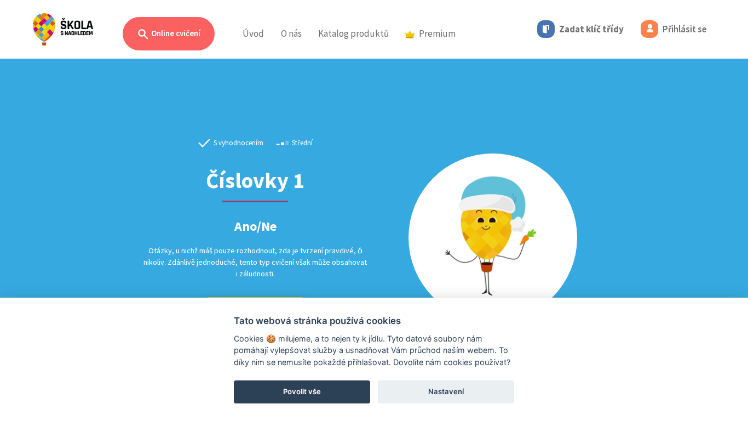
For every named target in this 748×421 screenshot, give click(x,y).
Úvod (253, 33)
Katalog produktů (353, 33)
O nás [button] (291, 33)
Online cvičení (174, 33)
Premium (437, 33)
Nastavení (446, 391)
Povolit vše (302, 391)
